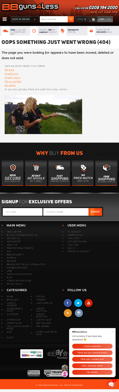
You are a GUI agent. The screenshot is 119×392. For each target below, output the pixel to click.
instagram (79, 313)
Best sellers (43, 323)
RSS (68, 313)
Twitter (78, 303)
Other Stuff (13, 320)
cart (105, 19)
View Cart (73, 245)
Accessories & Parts (15, 309)
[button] (111, 384)
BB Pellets (13, 300)
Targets (41, 300)
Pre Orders (42, 326)
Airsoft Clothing (41, 309)
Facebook (68, 303)
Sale (9, 332)
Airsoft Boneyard (41, 315)
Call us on (96, 10)
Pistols (40, 296)
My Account (74, 232)
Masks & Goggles (12, 304)
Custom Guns (43, 320)
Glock (10, 337)
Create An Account (79, 251)
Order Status (75, 235)
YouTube (89, 303)
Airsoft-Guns (14, 323)
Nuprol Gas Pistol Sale (46, 333)
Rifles (10, 296)
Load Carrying (44, 303)
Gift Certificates (77, 241)
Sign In (71, 248)
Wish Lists (73, 238)
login (80, 19)
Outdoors (12, 314)
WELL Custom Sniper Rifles (18, 327)
